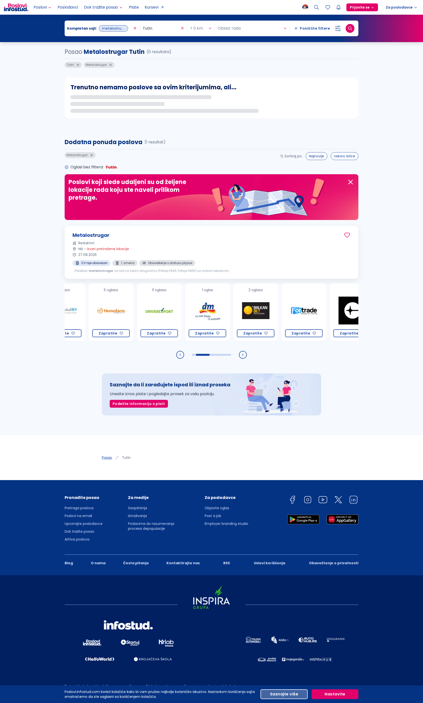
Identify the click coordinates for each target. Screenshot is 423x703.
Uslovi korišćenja (269, 563)
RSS (226, 563)
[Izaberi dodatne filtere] (338, 28)
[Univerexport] (145, 312)
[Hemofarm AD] (97, 312)
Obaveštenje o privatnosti (333, 563)
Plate (134, 7)
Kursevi (151, 7)
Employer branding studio (226, 523)
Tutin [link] (126, 457)
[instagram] (308, 500)
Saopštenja (137, 508)
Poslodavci (68, 7)
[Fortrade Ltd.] (290, 312)
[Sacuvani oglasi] (327, 7)
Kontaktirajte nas (183, 563)
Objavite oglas (217, 508)
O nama (98, 563)
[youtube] (323, 500)
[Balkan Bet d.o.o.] (242, 312)
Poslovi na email (78, 515)
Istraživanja (137, 515)
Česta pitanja (136, 563)
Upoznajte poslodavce (84, 523)
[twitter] (338, 500)
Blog (69, 563)
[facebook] (292, 500)
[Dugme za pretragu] (350, 28)
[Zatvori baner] (350, 182)
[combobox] (99, 28)
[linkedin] (353, 500)
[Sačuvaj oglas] (347, 235)
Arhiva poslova (77, 539)
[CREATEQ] (338, 312)
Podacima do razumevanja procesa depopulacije (151, 526)
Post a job (213, 515)
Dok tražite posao (79, 531)
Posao (107, 457)
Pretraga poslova (79, 508)
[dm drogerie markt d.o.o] (194, 312)
